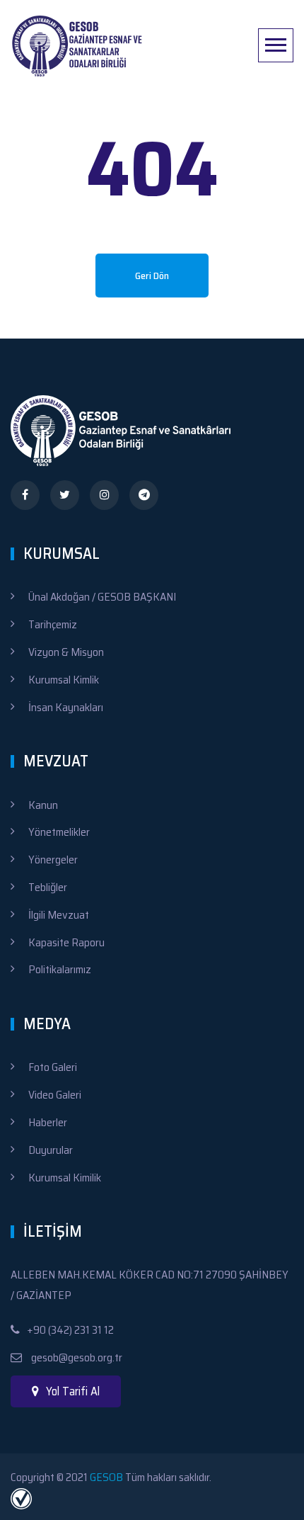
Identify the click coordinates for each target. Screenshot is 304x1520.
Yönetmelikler (59, 832)
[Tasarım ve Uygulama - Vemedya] (23, 1498)
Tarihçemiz (52, 624)
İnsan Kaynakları (65, 707)
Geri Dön (152, 275)
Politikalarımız (59, 969)
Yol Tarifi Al (73, 1391)
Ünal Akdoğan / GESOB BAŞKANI (102, 597)
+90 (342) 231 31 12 (70, 1330)
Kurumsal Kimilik (64, 1177)
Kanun (43, 805)
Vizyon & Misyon (66, 652)
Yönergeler (53, 859)
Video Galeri (54, 1095)
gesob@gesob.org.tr (75, 1357)
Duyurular (50, 1150)
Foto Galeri (52, 1067)
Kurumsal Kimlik (63, 679)
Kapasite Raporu (66, 942)
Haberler (47, 1122)
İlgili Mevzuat (58, 915)
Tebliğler (47, 887)
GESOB (106, 1477)
